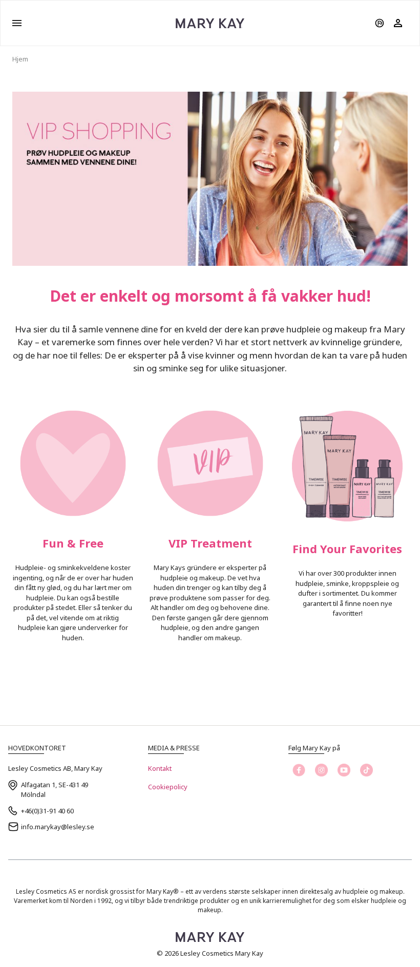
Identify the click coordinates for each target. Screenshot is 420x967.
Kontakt (160, 768)
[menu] (17, 23)
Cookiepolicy (167, 786)
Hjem (20, 59)
